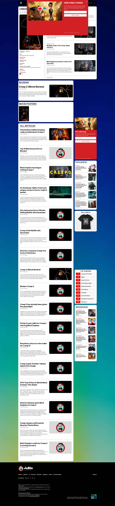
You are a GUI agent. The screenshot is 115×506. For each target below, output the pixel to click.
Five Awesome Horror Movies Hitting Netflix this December (33, 211)
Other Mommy (84, 289)
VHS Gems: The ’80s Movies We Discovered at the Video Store (81, 330)
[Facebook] (30, 478)
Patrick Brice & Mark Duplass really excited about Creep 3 (32, 131)
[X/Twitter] (28, 478)
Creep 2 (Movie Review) (31, 86)
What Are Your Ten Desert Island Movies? (81, 356)
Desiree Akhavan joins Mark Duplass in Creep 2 (32, 404)
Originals (45, 474)
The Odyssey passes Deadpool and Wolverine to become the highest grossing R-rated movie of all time (81, 204)
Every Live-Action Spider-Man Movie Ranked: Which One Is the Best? (81, 321)
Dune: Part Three (85, 280)
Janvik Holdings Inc (39, 487)
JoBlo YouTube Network (24, 488)
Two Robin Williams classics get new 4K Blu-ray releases (81, 168)
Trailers (39, 474)
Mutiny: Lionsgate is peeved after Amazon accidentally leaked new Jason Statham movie (80, 194)
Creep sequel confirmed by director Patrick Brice (32, 424)
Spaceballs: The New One (87, 298)
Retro (50, 474)
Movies (20, 474)
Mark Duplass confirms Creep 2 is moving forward (33, 444)
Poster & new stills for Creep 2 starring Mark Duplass (33, 324)
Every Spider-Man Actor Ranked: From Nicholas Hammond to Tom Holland (81, 339)
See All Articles (50, 77)
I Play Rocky (84, 301)
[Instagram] (89, 2)
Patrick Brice (31, 55)
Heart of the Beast (85, 295)
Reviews (33, 474)
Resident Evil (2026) (86, 286)
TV (29, 474)
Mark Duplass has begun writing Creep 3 (30, 169)
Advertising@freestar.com (34, 496)
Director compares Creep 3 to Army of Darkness (33, 252)
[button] (21, 3)
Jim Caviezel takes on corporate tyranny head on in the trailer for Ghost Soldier (80, 186)
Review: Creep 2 (27, 286)
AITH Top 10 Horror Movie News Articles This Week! (33, 384)
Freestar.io (37, 495)
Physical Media (57, 474)
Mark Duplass (22, 55)
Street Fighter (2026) (86, 283)
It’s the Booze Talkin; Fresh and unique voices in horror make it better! (33, 190)
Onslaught (83, 292)
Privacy (95, 474)
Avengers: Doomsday (86, 273)
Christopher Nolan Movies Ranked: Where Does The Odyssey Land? (81, 313)
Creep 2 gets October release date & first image (33, 365)
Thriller (23, 70)
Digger (83, 277)
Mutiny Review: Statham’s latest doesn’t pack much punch (81, 177)
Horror (20, 70)
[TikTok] (91, 2)
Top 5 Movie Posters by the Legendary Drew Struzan (81, 347)
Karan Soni (27, 55)
